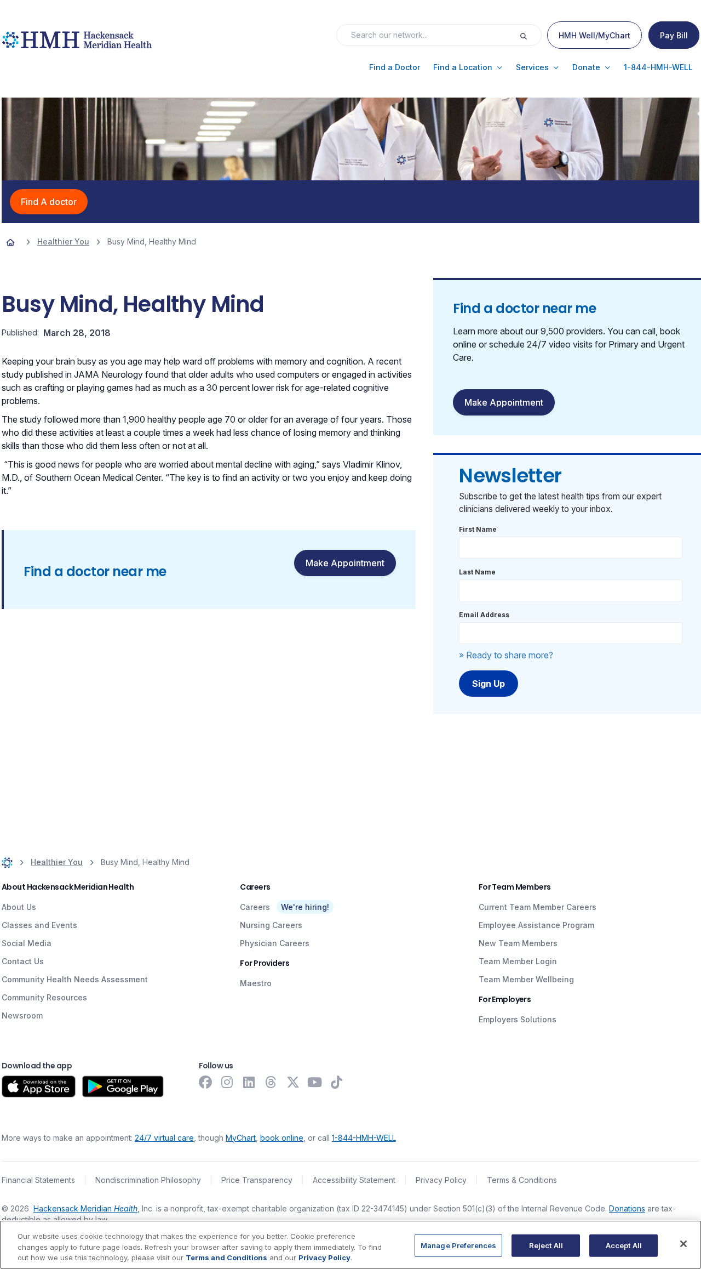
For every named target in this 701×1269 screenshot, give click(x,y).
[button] (395, 67)
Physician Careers (274, 943)
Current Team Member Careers (537, 907)
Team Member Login (518, 961)
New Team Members (518, 943)
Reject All (546, 1244)
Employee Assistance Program (536, 925)
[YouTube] (314, 1082)
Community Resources (44, 997)
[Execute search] (530, 35)
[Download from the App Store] (39, 1086)
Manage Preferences (458, 1244)
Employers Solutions (517, 1019)
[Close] (683, 1244)
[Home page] (10, 242)
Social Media (26, 943)
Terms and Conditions (226, 1257)
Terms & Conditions (522, 1180)
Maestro (256, 983)
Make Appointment (345, 562)
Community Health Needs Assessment (75, 979)
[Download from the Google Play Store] (123, 1086)
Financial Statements (38, 1180)
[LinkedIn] (249, 1082)
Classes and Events (39, 925)
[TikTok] (336, 1082)
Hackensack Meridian (85, 1208)
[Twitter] (293, 1082)
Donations (627, 1208)
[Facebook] (205, 1082)
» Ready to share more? (506, 655)
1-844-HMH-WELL (364, 1137)
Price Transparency (256, 1180)
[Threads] (271, 1082)
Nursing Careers (271, 925)
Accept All (624, 1244)
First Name (478, 529)
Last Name (477, 572)
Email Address (484, 615)
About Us (19, 907)
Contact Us (23, 961)
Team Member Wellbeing (526, 979)
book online (281, 1137)
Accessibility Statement (354, 1180)
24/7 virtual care (164, 1137)
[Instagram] (227, 1082)
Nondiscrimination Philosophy (148, 1180)
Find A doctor (49, 201)
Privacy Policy (441, 1180)
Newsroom (22, 1015)
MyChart (241, 1137)
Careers (255, 907)
